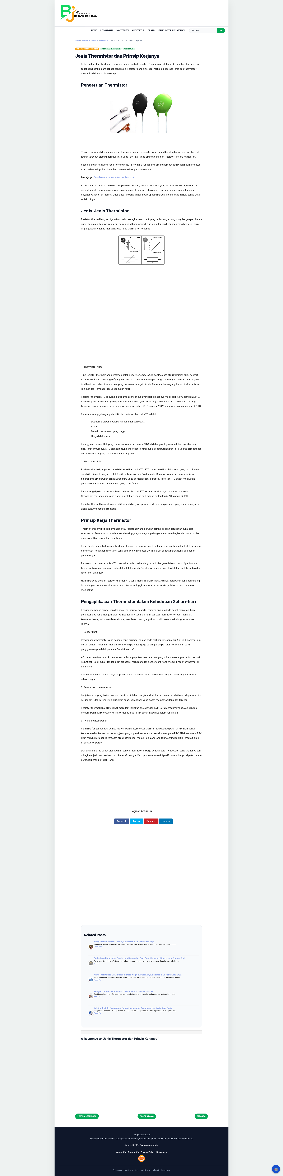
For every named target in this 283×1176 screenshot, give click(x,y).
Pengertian (129, 49)
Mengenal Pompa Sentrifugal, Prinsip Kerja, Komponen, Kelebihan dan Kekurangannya (137, 975)
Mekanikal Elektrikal (111, 49)
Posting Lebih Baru (87, 1116)
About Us (121, 1152)
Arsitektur (138, 30)
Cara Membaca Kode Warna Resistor (113, 177)
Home (94, 30)
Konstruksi (122, 30)
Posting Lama (147, 1116)
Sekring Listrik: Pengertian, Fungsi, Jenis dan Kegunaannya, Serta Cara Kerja (133, 1008)
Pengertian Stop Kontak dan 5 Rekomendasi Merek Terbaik (123, 991)
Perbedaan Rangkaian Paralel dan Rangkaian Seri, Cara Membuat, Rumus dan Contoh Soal (139, 958)
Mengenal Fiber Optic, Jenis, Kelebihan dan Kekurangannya (124, 941)
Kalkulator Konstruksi (171, 30)
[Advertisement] (141, 285)
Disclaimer (161, 1152)
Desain (151, 30)
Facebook (121, 821)
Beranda (201, 1116)
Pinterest (151, 821)
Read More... (99, 947)
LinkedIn (166, 821)
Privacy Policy (147, 1152)
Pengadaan (106, 30)
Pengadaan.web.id (149, 1145)
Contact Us (133, 1152)
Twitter (136, 821)
